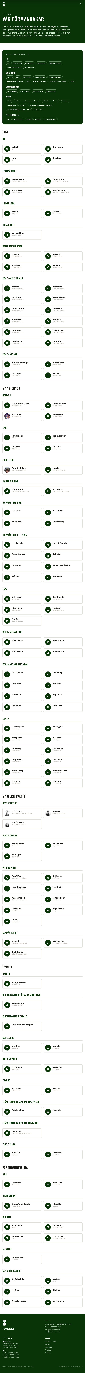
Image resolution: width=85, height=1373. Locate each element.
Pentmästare (29, 67)
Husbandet (41, 63)
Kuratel (28, 119)
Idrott (9, 101)
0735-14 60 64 (56, 1327)
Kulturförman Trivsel (50, 101)
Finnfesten (29, 63)
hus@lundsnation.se (52, 1332)
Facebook (48, 1350)
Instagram (48, 1347)
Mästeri (38, 119)
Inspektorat (18, 119)
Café (18, 77)
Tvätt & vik (38, 110)
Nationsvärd (11, 105)
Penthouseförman (14, 67)
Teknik (22, 105)
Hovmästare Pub (55, 77)
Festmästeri (17, 63)
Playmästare (25, 91)
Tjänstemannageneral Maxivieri (40, 105)
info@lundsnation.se (52, 1330)
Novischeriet (12, 91)
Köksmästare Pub (39, 81)
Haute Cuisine (40, 77)
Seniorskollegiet (50, 119)
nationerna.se (76, 1366)
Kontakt (48, 1353)
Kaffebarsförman (55, 63)
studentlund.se (50, 1341)
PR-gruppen (38, 91)
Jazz (27, 81)
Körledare (65, 101)
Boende (47, 1344)
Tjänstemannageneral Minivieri (19, 110)
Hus (8, 119)
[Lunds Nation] (3, 4)
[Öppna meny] (80, 4)
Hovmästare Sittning (15, 81)
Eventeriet (27, 77)
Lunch (72, 81)
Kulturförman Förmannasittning (27, 101)
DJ (8, 63)
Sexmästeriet (51, 91)
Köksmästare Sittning (58, 81)
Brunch (10, 77)
